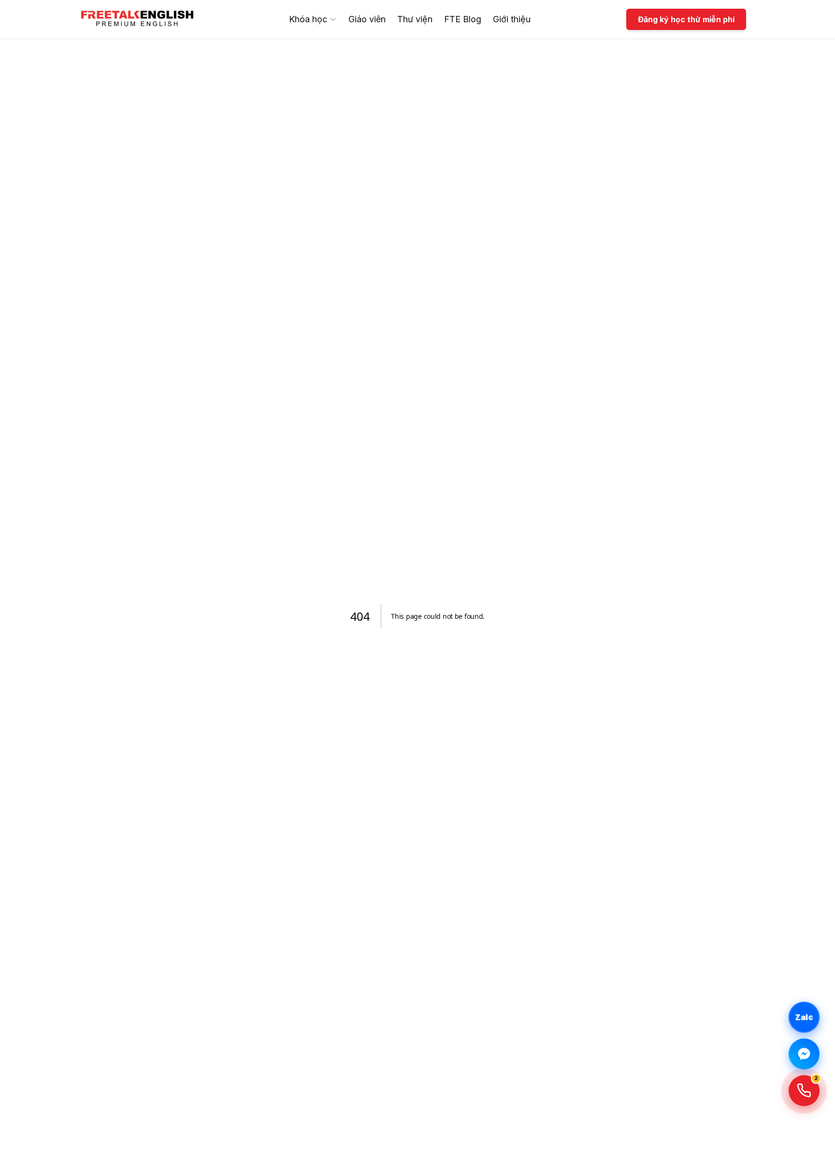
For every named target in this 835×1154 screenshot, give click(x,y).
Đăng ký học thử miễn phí (686, 19)
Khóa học (308, 19)
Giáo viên (367, 19)
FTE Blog (462, 19)
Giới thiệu (512, 19)
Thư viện (414, 19)
